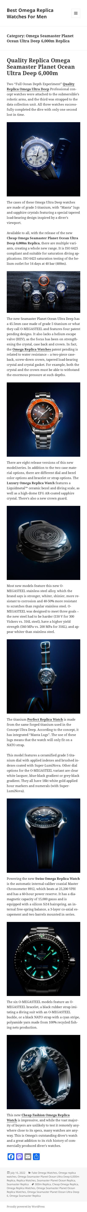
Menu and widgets (76, 17)
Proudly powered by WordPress (26, 1206)
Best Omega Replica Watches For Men (30, 13)
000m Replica (43, 1184)
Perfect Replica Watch (45, 719)
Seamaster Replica (18, 1184)
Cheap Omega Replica (65, 1184)
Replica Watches (26, 1180)
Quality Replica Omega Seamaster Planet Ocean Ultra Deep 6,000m (41, 66)
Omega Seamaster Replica (25, 1196)
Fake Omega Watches (44, 1173)
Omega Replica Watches (31, 349)
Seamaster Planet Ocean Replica (56, 1180)
